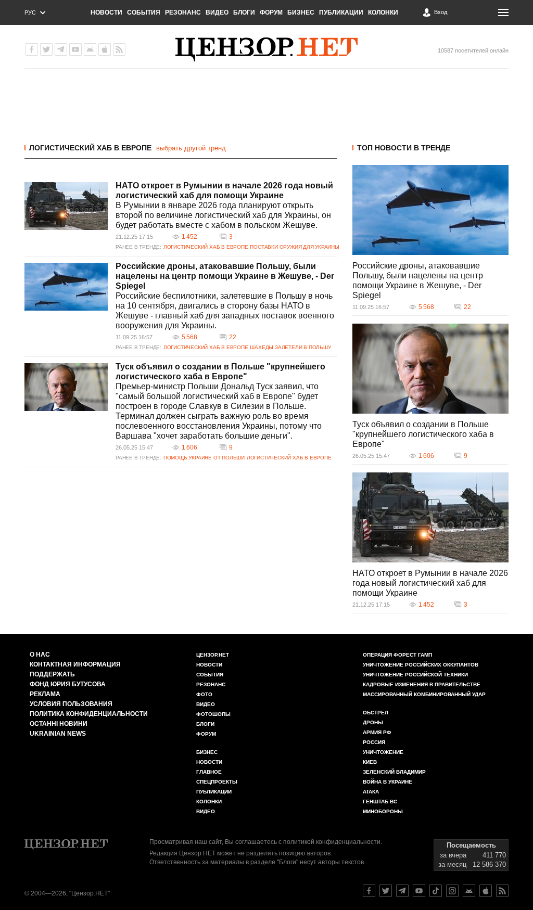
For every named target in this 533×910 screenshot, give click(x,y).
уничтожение (383, 752)
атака (371, 791)
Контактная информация (75, 664)
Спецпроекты (216, 782)
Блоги (244, 12)
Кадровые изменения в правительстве (421, 684)
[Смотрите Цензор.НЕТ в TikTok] (435, 891)
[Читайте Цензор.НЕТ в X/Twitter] (385, 891)
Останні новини (58, 723)
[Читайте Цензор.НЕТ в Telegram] (402, 891)
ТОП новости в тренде (403, 148)
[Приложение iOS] (104, 49)
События (143, 12)
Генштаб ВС (380, 801)
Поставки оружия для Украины (294, 247)
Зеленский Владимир (394, 772)
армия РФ (377, 732)
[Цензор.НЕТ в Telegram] (61, 49)
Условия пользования (71, 704)
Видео (217, 12)
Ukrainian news (58, 733)
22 (232, 337)
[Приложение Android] (90, 49)
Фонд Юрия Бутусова (68, 684)
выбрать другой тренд (191, 148)
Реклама (45, 694)
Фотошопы (213, 714)
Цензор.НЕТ (212, 655)
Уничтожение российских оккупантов (420, 665)
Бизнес (300, 12)
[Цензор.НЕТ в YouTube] (75, 49)
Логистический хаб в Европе (90, 148)
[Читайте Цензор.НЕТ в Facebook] (369, 891)
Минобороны (383, 811)
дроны (373, 722)
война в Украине (387, 782)
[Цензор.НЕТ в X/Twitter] (46, 49)
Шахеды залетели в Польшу (290, 347)
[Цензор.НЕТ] (266, 49)
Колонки (383, 12)
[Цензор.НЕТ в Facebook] (32, 49)
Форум (271, 12)
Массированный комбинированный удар (424, 694)
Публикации (341, 12)
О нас (40, 654)
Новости (106, 12)
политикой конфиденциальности (331, 841)
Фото (204, 694)
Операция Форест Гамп (397, 655)
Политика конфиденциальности (89, 713)
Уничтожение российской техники (415, 674)
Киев (370, 762)
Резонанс (183, 12)
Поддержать (52, 674)
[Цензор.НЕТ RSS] (119, 49)
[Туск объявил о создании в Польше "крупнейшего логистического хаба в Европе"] (66, 387)
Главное (209, 772)
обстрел (375, 712)
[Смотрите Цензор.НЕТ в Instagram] (452, 891)
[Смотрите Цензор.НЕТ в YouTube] (419, 891)
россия (374, 742)
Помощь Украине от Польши (204, 457)
